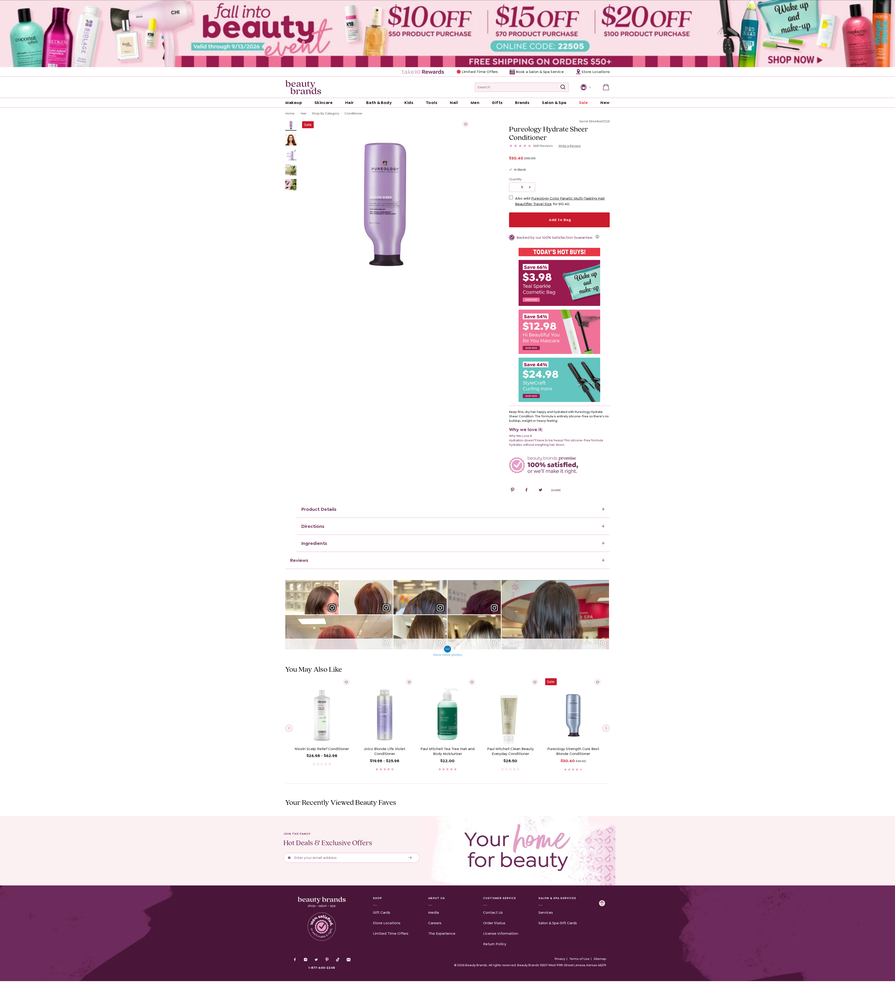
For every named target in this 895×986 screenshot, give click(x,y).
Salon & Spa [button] (554, 102)
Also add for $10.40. (560, 201)
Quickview (321, 737)
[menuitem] (423, 71)
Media (433, 912)
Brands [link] (522, 102)
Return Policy (494, 943)
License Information (500, 933)
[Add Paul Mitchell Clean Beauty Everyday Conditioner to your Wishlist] (534, 681)
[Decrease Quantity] (531, 187)
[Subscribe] (410, 857)
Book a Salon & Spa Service (540, 71)
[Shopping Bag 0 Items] (606, 87)
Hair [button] (349, 102)
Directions (312, 526)
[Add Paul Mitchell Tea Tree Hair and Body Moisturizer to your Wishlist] (471, 681)
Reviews (299, 560)
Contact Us (493, 912)
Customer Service (499, 898)
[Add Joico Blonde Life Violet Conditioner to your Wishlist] (409, 681)
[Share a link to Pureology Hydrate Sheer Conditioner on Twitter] (540, 490)
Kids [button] (408, 102)
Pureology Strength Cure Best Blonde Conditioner (573, 751)
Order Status (494, 922)
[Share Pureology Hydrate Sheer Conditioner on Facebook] (526, 490)
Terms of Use (579, 959)
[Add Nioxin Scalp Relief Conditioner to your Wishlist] (346, 681)
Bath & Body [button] (379, 102)
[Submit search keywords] (563, 87)
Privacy (560, 959)
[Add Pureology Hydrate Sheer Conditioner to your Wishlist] (465, 124)
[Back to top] (602, 902)
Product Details (318, 509)
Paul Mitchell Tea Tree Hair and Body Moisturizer (447, 751)
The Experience (441, 933)
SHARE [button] (556, 490)
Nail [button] (454, 102)
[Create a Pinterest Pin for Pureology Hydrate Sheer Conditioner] (512, 490)
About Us (436, 898)
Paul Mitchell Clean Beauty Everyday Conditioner (510, 751)
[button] (585, 87)
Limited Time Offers (480, 71)
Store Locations (386, 922)
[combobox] (521, 87)
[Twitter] (316, 960)
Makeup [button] (293, 102)
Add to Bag (559, 219)
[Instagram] (306, 960)
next (606, 728)
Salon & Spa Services (557, 898)
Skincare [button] (323, 102)
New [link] (605, 102)
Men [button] (475, 102)
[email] (348, 960)
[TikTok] (338, 960)
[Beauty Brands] (303, 87)
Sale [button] (583, 102)
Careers (434, 922)
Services (545, 912)
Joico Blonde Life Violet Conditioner (384, 751)
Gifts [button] (497, 102)
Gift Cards (381, 912)
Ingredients (314, 543)
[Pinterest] (327, 960)
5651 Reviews (543, 146)
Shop (377, 898)
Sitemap (600, 959)
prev (289, 728)
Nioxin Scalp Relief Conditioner (322, 748)
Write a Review (569, 146)
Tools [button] (431, 102)
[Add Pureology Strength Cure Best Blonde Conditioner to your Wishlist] (597, 681)
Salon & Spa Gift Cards (557, 922)
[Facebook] (295, 960)
